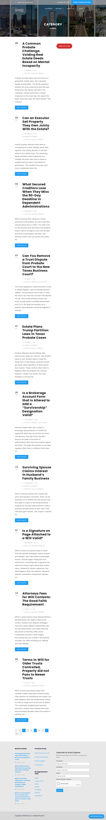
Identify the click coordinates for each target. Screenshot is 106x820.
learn (81, 8)
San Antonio (42, 281)
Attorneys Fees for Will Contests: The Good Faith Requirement (36, 599)
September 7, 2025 (30, 542)
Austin (37, 778)
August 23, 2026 (21, 774)
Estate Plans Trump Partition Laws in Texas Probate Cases (35, 332)
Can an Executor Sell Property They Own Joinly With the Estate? (35, 123)
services (58, 8)
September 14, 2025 (31, 483)
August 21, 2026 (21, 789)
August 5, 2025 (29, 682)
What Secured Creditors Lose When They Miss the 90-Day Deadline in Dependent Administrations (36, 195)
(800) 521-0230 (64, 2)
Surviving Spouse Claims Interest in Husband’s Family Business (36, 472)
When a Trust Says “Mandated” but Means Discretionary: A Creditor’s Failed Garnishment (22, 782)
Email (58, 773)
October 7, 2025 (30, 279)
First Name (59, 761)
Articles (27, 73)
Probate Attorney (31, 136)
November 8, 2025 (30, 70)
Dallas (34, 139)
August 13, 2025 (29, 609)
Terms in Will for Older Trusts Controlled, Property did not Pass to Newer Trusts (35, 669)
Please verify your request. (63, 779)
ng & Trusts (46, 753)
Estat (36, 753)
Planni (41, 753)
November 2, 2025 (30, 133)
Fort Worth (38, 789)
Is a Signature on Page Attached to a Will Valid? (36, 534)
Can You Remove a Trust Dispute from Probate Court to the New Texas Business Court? (36, 265)
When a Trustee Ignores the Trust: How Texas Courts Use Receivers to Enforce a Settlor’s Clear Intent (23, 797)
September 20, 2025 (31, 419)
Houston (35, 73)
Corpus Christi (39, 781)
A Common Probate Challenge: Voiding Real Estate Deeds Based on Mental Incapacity (36, 54)
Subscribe (59, 790)
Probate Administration (41, 757)
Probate (41, 73)
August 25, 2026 (21, 762)
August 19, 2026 (21, 803)
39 (16, 734)
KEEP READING (21, 107)
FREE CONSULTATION (82, 2)
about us (70, 8)
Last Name (59, 767)
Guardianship (39, 765)
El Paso (37, 787)
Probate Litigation (40, 761)
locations (49, 8)
